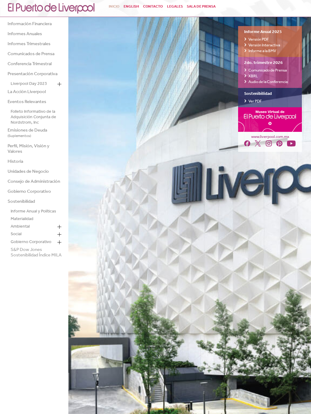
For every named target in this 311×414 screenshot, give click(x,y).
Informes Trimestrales (29, 44)
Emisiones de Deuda (27, 133)
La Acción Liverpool (27, 92)
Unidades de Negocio (28, 172)
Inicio (114, 6)
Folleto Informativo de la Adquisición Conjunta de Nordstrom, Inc (33, 117)
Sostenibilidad (21, 202)
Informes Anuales (25, 34)
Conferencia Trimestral (30, 64)
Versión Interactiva (264, 45)
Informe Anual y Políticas (33, 212)
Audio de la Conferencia (268, 82)
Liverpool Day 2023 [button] (29, 84)
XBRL (253, 76)
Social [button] (16, 235)
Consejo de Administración (34, 182)
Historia (15, 162)
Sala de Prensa (201, 6)
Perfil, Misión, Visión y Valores (29, 149)
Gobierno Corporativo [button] (31, 242)
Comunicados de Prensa (31, 54)
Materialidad (22, 219)
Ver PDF (255, 101)
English (131, 6)
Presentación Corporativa (32, 74)
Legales (175, 6)
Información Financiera (30, 24)
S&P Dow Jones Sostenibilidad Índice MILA (36, 253)
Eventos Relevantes (27, 102)
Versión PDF (258, 39)
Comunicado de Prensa (267, 70)
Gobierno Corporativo (29, 192)
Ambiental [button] (20, 227)
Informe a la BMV (262, 51)
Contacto (153, 6)
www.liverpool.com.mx (270, 137)
